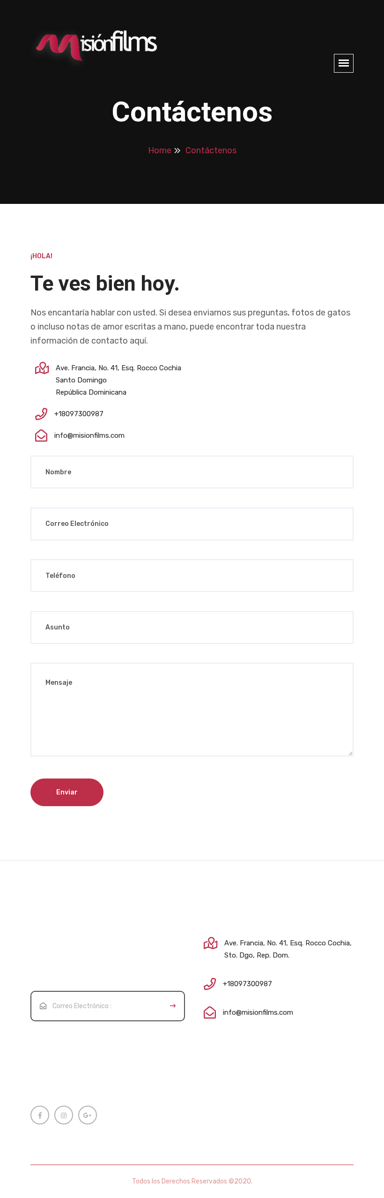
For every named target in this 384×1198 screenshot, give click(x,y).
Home (159, 150)
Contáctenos (210, 150)
